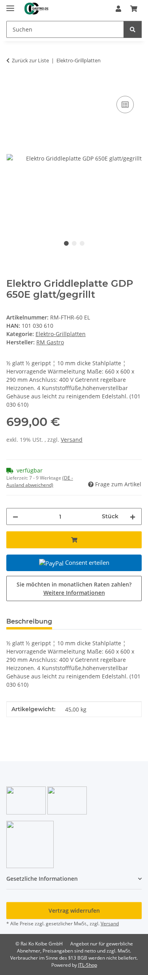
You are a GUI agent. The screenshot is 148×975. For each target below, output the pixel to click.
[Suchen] (133, 29)
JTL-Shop (87, 965)
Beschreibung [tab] (29, 621)
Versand (71, 439)
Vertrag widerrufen (74, 910)
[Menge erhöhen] (132, 516)
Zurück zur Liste (30, 60)
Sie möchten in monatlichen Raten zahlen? (74, 588)
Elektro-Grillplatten (61, 334)
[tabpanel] (74, 158)
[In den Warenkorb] (12, 85)
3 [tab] (82, 243)
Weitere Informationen (74, 592)
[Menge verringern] (15, 516)
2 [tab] (74, 243)
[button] (118, 9)
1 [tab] (66, 243)
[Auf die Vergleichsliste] (125, 104)
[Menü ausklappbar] (10, 5)
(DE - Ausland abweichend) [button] (39, 481)
